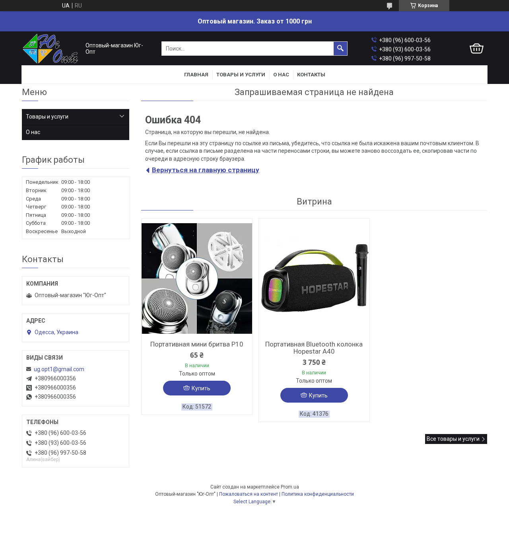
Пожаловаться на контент (248, 494)
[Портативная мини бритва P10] (197, 278)
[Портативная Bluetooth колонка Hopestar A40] (314, 278)
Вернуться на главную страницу (205, 170)
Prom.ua (290, 487)
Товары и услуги (240, 75)
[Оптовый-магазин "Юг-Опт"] (52, 49)
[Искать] (340, 48)
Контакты (311, 75)
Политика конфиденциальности (318, 494)
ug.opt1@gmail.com (59, 369)
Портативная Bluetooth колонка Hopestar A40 (314, 348)
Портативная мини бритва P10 (196, 344)
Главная (196, 75)
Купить (201, 388)
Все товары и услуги (453, 439)
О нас (281, 75)
